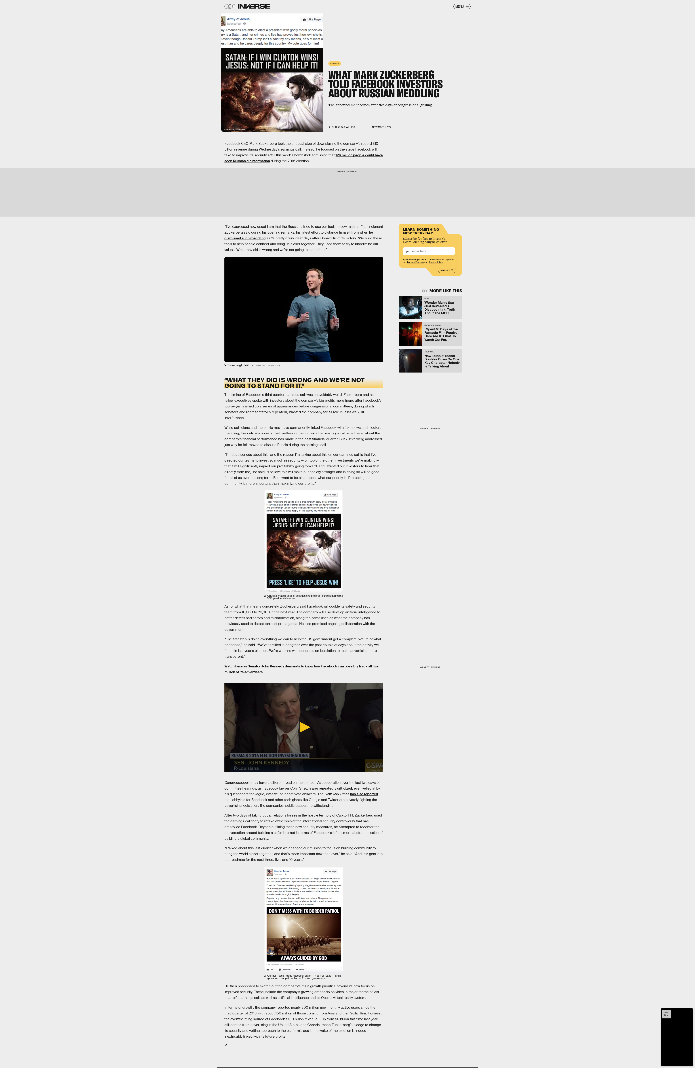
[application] (303, 727)
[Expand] (664, 1011)
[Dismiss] (689, 1011)
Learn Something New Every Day (421, 231)
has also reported (364, 794)
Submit (445, 270)
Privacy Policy (436, 262)
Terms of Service (415, 262)
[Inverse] (254, 6)
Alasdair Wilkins (345, 127)
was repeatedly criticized (332, 788)
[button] (304, 727)
